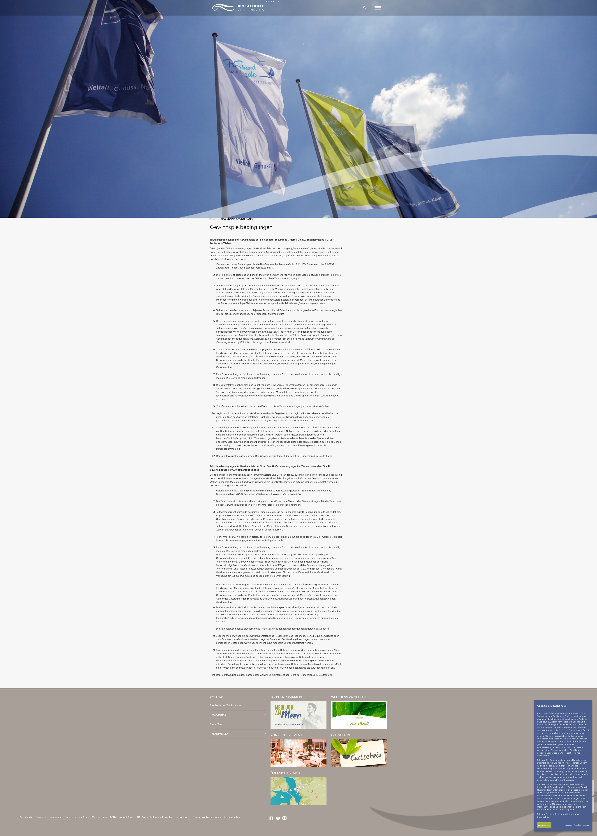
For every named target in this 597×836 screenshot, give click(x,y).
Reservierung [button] (218, 715)
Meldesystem (99, 817)
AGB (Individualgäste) (121, 817)
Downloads (25, 817)
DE (267, 1)
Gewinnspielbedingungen (207, 817)
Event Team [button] (217, 724)
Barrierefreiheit (232, 817)
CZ (277, 1)
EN (272, 1)
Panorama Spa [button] (219, 734)
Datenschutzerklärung (77, 817)
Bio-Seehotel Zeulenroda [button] (225, 705)
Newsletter (41, 817)
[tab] (238, 705)
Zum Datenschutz (581, 825)
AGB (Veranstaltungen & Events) (154, 817)
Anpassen (567, 825)
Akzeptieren (544, 825)
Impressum (56, 817)
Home (212, 219)
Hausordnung (182, 817)
